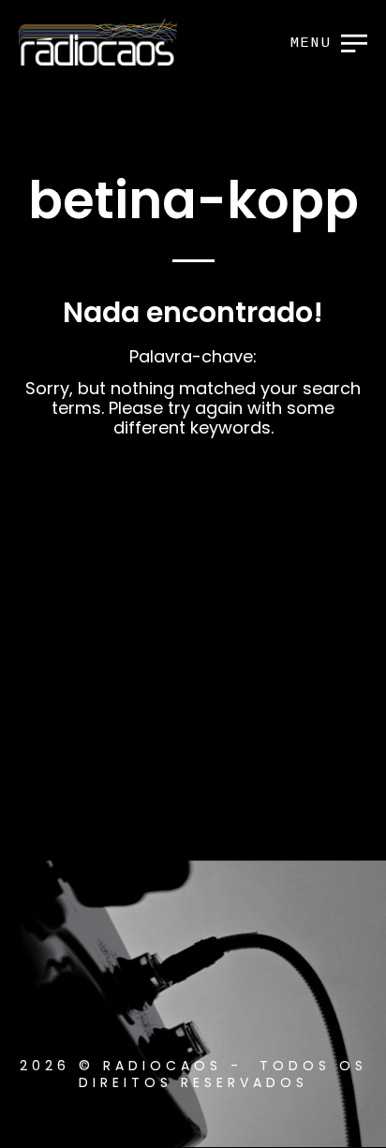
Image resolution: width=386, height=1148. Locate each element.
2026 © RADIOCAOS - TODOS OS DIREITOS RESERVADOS (193, 1074)
